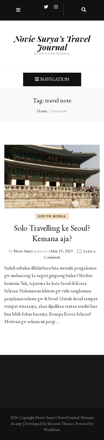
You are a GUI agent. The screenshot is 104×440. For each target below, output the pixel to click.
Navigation (54, 79)
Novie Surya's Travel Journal (57, 417)
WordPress (52, 429)
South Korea (52, 216)
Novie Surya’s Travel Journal (52, 42)
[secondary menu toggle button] (18, 10)
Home (42, 110)
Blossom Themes (60, 423)
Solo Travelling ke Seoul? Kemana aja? (52, 233)
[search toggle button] (84, 10)
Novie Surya (23, 251)
